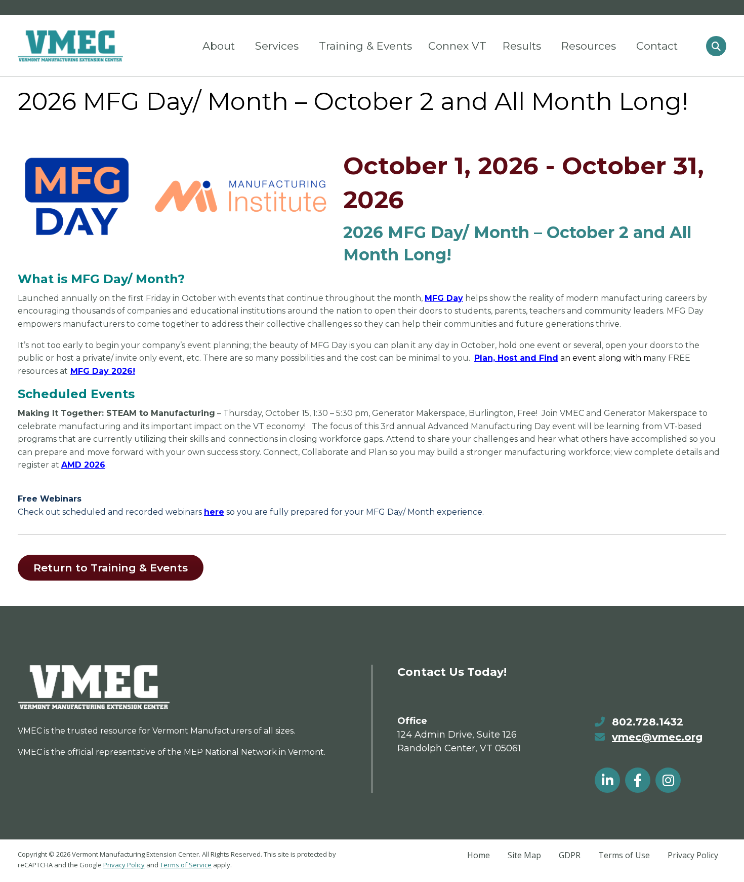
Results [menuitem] (522, 46)
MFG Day (444, 298)
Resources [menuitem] (588, 46)
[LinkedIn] (607, 780)
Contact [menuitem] (657, 46)
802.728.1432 (647, 722)
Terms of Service (186, 864)
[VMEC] (70, 46)
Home (478, 855)
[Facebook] (637, 780)
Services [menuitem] (277, 46)
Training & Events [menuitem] (365, 46)
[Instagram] (668, 780)
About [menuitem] (218, 46)
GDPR (570, 855)
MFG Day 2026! (102, 371)
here (214, 512)
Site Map (524, 855)
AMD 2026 (83, 465)
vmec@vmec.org (657, 737)
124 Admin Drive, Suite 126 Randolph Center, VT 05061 (459, 741)
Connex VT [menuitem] (457, 46)
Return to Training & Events (110, 567)
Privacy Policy (124, 864)
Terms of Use (624, 855)
